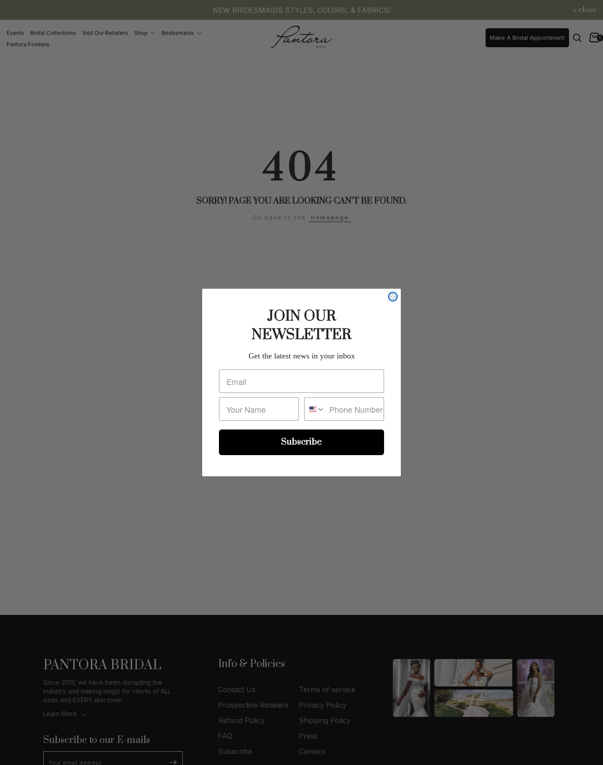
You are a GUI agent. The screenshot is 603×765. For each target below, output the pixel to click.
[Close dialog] (392, 296)
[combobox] (315, 409)
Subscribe (301, 442)
